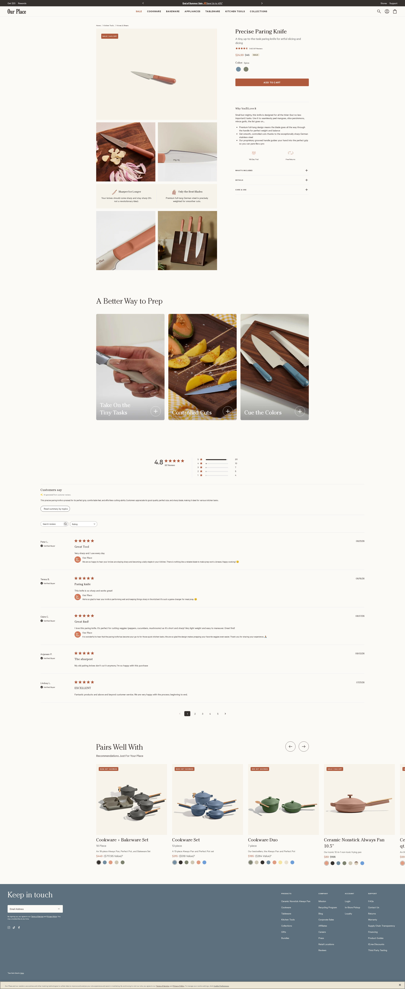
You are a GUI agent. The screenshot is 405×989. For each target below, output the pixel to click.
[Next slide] (262, 3)
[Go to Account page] (387, 11)
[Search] (379, 11)
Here (22, 973)
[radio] (238, 69)
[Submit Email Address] (59, 909)
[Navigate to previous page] (180, 713)
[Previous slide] (290, 746)
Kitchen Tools (108, 25)
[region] (202, 806)
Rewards (22, 3)
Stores (384, 3)
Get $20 (12, 3)
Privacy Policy (52, 916)
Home (98, 25)
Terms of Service (37, 916)
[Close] (399, 984)
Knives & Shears (122, 25)
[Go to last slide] (143, 3)
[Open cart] (394, 11)
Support (393, 3)
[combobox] (83, 524)
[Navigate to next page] (225, 713)
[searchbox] (51, 523)
